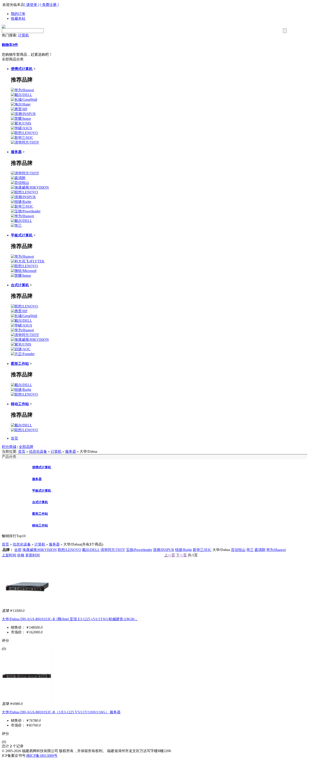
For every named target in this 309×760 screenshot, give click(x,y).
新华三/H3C (202, 550)
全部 (17, 550)
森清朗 (259, 550)
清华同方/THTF (112, 550)
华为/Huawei (276, 550)
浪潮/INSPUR (163, 550)
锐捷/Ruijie (183, 550)
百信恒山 (238, 550)
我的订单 (18, 14)
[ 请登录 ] (31, 5)
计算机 (23, 35)
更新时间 (32, 555)
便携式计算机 (22, 69)
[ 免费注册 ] (49, 5)
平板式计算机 (22, 235)
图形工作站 (20, 364)
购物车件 (10, 45)
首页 (14, 438)
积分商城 (9, 447)
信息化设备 (38, 451)
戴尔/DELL (91, 550)
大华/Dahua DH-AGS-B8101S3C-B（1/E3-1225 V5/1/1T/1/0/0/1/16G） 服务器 (61, 712)
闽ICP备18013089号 (41, 756)
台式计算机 (20, 285)
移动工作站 (20, 404)
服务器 (16, 152)
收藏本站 (18, 18)
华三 (250, 550)
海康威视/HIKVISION (39, 550)
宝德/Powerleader (139, 550)
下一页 (181, 555)
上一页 (169, 555)
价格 (20, 555)
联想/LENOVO (69, 550)
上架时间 (9, 555)
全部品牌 (26, 447)
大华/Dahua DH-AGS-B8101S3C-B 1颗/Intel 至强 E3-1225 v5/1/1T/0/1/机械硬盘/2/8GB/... (70, 619)
